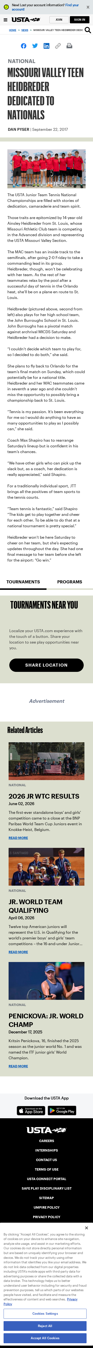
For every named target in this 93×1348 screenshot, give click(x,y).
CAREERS (46, 1141)
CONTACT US (46, 1160)
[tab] (23, 583)
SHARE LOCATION (46, 665)
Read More (18, 838)
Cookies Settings (45, 1313)
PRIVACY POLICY (46, 1217)
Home (12, 30)
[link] (23, 46)
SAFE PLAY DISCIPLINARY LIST (47, 1188)
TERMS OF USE (46, 1169)
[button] (88, 7)
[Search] (88, 30)
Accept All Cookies (45, 1338)
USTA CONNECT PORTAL (46, 1179)
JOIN (59, 20)
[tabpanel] (46, 639)
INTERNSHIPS (46, 1150)
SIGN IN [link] (79, 20)
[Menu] (5, 19)
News (24, 30)
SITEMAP (46, 1198)
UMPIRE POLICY (47, 1207)
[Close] (86, 1228)
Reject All (45, 1326)
